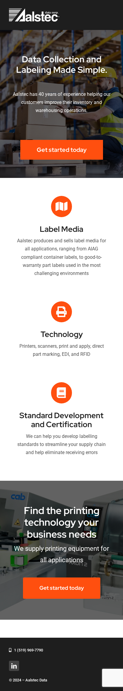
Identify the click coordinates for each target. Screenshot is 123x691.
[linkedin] (14, 666)
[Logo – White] (34, 10)
